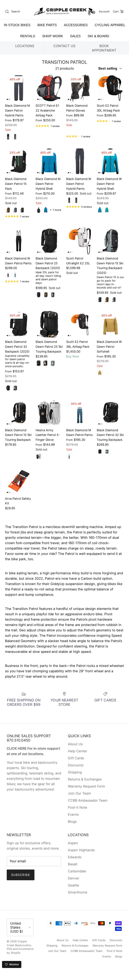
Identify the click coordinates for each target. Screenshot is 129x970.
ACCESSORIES (76, 25)
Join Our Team (79, 793)
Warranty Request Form (86, 786)
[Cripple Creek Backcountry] (64, 11)
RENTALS (27, 36)
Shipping (75, 772)
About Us (75, 744)
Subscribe (20, 875)
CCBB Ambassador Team (87, 800)
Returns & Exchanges (85, 779)
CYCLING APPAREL (110, 25)
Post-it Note (77, 807)
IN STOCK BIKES (17, 25)
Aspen (73, 843)
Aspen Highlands (81, 850)
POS (9, 949)
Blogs (72, 822)
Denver (73, 878)
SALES (75, 36)
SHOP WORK (52, 36)
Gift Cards (76, 758)
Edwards (74, 857)
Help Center (77, 751)
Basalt (72, 864)
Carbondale (77, 871)
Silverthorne (77, 892)
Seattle (73, 885)
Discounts (75, 765)
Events (73, 814)
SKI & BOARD (98, 36)
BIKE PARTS (47, 25)
